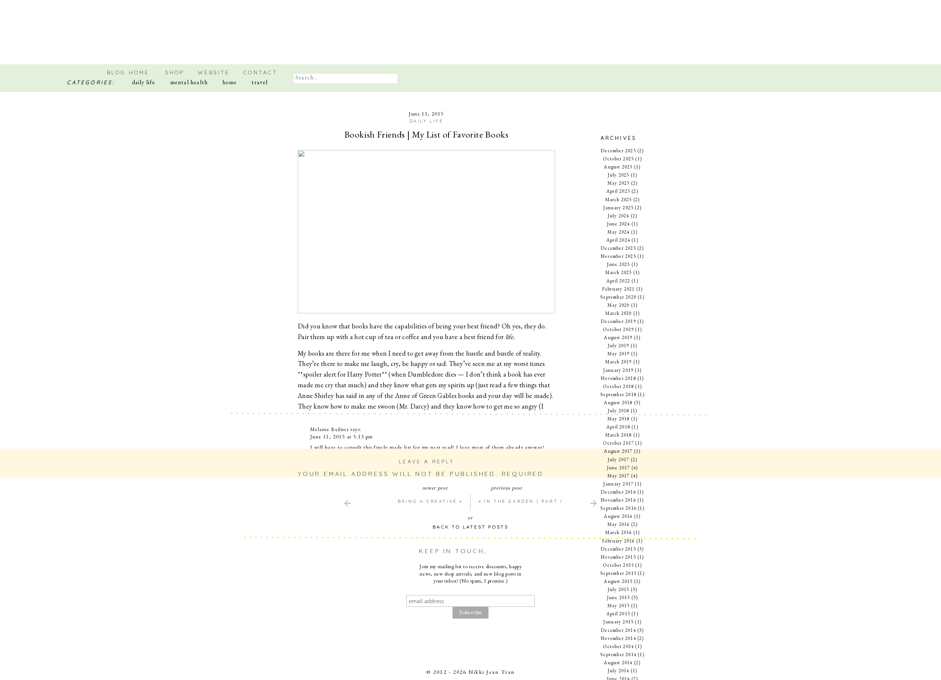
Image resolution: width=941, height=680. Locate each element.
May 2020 (618, 305)
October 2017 (618, 443)
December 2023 (618, 248)
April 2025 (618, 191)
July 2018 (618, 410)
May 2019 (618, 353)
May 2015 (618, 605)
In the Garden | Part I (523, 501)
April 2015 (618, 613)
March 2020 (618, 313)
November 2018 (618, 378)
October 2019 (618, 329)
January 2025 (618, 207)
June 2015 (618, 597)
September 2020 (618, 297)
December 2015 (618, 549)
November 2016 (618, 500)
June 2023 (618, 264)
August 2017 (618, 451)
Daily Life (426, 121)
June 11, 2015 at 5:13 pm (341, 436)
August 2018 (618, 402)
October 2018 (618, 386)
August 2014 (618, 662)
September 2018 (618, 394)
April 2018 (618, 427)
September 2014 (618, 654)
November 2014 (618, 638)
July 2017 (618, 459)
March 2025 (618, 199)
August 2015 (618, 581)
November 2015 (618, 557)
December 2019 (618, 321)
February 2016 (618, 541)
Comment (321, 492)
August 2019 (618, 337)
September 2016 (618, 508)
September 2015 (618, 573)
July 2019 (618, 345)
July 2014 (618, 670)
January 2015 (618, 622)
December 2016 (618, 492)
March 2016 (618, 532)
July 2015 (618, 589)
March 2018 (618, 435)
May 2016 (618, 524)
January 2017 (618, 484)
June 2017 (618, 467)
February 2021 (618, 289)
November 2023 (618, 256)
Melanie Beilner (329, 429)
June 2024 (618, 224)
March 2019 (618, 362)
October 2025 (618, 159)
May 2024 (618, 232)
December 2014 (618, 630)
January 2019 (618, 370)
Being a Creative (427, 501)
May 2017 (618, 476)
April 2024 (618, 240)
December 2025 (618, 150)
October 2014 (618, 646)
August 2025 (618, 167)
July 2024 (618, 216)
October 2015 (618, 565)
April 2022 (618, 281)
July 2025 (618, 175)
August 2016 (618, 516)
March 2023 (618, 272)
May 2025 (618, 183)
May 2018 (618, 419)
